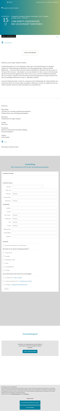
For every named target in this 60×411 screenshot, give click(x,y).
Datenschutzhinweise (16, 394)
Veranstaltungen (40, 2)
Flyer (5, 142)
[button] (2, 89)
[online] (8, 36)
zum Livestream (30, 52)
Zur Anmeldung (8, 42)
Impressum (26, 394)
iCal (57, 37)
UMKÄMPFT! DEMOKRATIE (53, 2)
